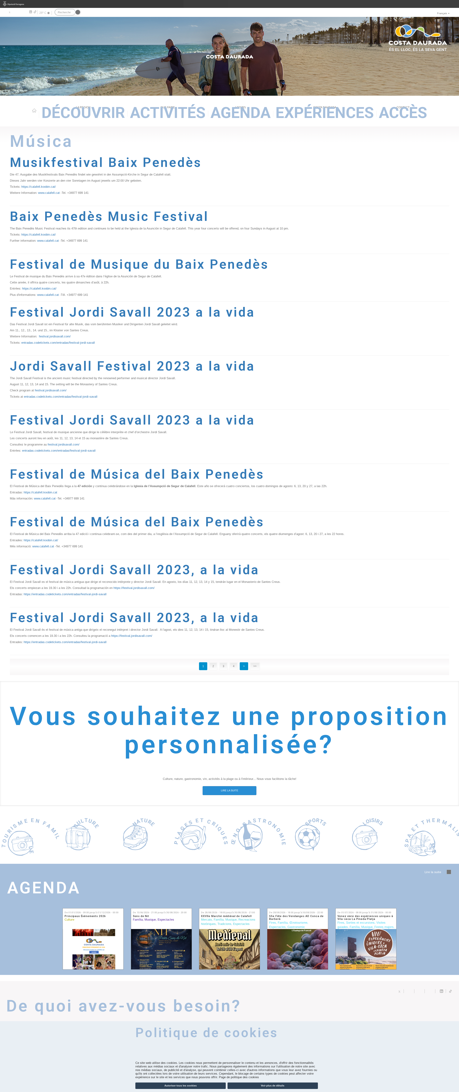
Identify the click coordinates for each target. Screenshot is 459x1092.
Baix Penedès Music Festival (109, 216)
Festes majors (384, 927)
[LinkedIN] (30, 12)
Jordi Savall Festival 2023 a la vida (132, 366)
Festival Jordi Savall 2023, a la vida (134, 569)
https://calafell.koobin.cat (40, 492)
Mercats (206, 919)
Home (34, 110)
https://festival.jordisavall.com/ (134, 588)
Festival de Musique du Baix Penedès (139, 264)
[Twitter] (9, 12)
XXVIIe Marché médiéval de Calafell (226, 916)
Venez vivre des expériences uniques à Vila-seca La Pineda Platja (365, 918)
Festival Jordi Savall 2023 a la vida (132, 312)
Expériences (325, 113)
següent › (449, 872)
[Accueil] (229, 56)
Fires (272, 922)
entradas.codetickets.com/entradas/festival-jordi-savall (58, 342)
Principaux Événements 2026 (85, 916)
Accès (403, 113)
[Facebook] (14, 12)
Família (138, 919)
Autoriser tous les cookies (180, 1085)
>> (255, 666)
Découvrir (83, 113)
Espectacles (166, 919)
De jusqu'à (91, 912)
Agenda (240, 113)
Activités (167, 113)
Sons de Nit (141, 916)
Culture (69, 919)
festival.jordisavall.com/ (55, 336)
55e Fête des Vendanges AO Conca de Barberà (296, 918)
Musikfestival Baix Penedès (106, 162)
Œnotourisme (298, 922)
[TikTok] (35, 12)
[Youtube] (20, 12)
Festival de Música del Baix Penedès (137, 474)
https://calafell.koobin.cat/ (38, 186)
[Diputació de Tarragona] (229, 4)
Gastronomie (296, 927)
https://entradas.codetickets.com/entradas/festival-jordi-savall (65, 594)
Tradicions (224, 924)
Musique (150, 919)
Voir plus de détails (272, 1085)
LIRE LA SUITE (229, 790)
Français (442, 13)
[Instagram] (25, 12)
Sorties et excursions (360, 922)
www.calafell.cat (49, 193)
